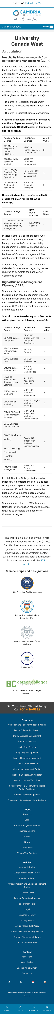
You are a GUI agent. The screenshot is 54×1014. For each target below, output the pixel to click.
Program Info (33, 1010)
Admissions (27, 956)
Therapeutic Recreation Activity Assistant (27, 800)
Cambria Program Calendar (27, 825)
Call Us (6, 1010)
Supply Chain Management (27, 794)
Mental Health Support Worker (27, 769)
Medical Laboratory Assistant (27, 758)
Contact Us (27, 973)
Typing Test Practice (27, 853)
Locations (27, 836)
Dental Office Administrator (27, 730)
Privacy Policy (27, 920)
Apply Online (27, 962)
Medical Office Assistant (27, 763)
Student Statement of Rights (27, 937)
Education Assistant (27, 741)
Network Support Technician (27, 780)
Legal (27, 909)
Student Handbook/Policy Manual (27, 931)
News (27, 842)
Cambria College (11, 26)
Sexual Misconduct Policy (27, 926)
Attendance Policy (27, 878)
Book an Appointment (27, 968)
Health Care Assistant (27, 747)
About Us (27, 814)
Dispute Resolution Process (27, 898)
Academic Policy (27, 867)
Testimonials (27, 847)
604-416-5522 (32, 3)
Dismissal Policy (27, 892)
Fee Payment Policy (27, 904)
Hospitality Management (27, 752)
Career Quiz (47, 1010)
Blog (27, 819)
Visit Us (20, 1010)
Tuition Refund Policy (27, 942)
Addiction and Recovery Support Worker (27, 724)
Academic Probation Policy (27, 872)
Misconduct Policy (27, 915)
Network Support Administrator (27, 775)
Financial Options (27, 831)
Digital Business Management (27, 736)
